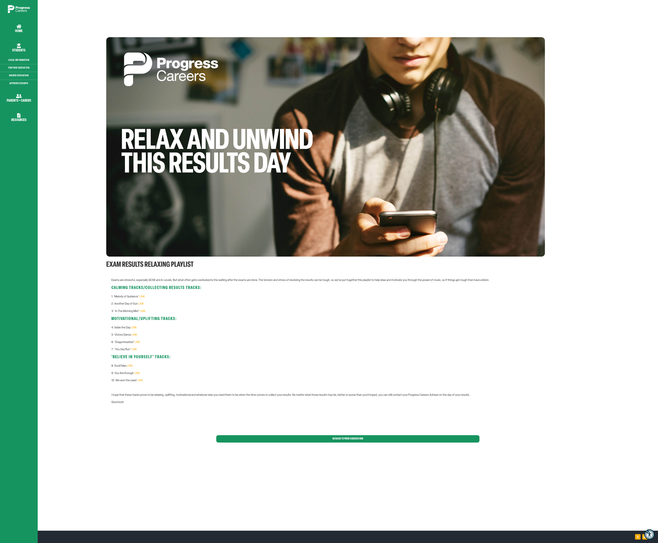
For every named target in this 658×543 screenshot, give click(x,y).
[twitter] (638, 537)
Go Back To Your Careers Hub (347, 438)
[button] (649, 534)
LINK (142, 296)
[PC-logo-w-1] (19, 6)
